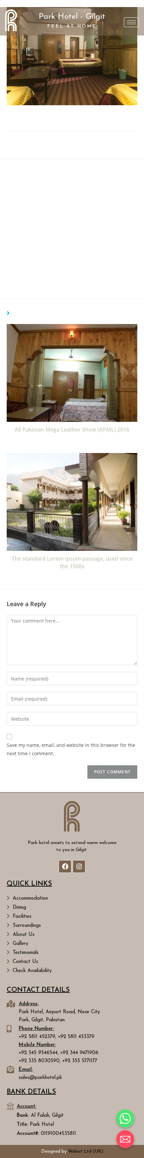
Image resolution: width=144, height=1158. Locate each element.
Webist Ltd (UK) (85, 1151)
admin (27, 141)
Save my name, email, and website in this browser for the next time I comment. (71, 749)
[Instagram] (79, 866)
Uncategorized (109, 141)
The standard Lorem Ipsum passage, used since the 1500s (72, 562)
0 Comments (76, 150)
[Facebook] (65, 866)
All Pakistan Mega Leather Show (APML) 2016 (72, 429)
